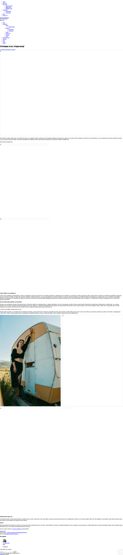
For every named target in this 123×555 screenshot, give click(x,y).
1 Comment (13, 49)
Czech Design (8, 12)
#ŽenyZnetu (11, 30)
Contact (4, 43)
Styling (7, 32)
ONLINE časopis (8, 7)
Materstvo (5, 3)
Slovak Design (8, 11)
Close (3, 20)
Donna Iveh (9, 49)
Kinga (4, 544)
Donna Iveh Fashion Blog (4, 17)
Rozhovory (8, 28)
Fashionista (2, 554)
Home (4, 22)
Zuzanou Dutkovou (17, 529)
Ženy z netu (5, 4)
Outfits (4, 1)
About (4, 41)
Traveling (7, 35)
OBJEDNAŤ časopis (9, 8)
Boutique (4, 39)
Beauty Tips (5, 15)
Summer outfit (2, 531)
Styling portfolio (6, 37)
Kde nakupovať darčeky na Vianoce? (12, 533)
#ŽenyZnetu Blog (9, 6)
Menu (1, 20)
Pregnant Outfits (12, 26)
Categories (5, 24)
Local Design (5, 10)
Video (4, 14)
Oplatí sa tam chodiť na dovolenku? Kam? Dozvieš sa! (16, 532)
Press (4, 40)
